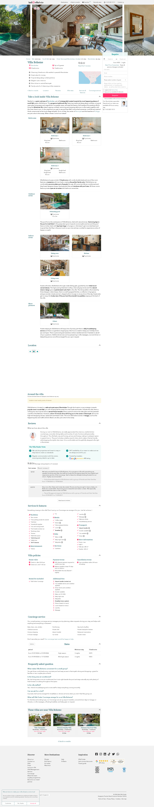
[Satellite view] (30, 351)
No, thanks (21, 803)
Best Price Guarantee (112, 65)
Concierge (31, 774)
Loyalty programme (34, 778)
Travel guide (82, 763)
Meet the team (32, 776)
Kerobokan (34, 65)
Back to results (75, 2)
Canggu (97, 111)
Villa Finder (82, 759)
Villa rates (70, 91)
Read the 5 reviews (84, 66)
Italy (62, 759)
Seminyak (79, 111)
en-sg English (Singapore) (42, 795)
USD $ (31, 644)
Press (29, 765)
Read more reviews (64, 500)
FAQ (29, 763)
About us (30, 759)
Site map (123, 799)
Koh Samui (47, 761)
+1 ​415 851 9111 (110, 2)
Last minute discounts (85, 761)
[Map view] (34, 351)
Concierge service (95, 91)
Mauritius (47, 765)
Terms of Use (114, 90)
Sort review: (32, 468)
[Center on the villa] (37, 351)
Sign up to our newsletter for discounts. (114, 92)
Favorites (87, 2)
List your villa (32, 767)
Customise (8, 803)
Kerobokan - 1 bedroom (89, 729)
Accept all (33, 803)
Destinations (64, 2)
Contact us (121, 2)
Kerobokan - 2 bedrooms (64, 729)
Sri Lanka (47, 763)
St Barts (63, 761)
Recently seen (97, 2)
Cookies (118, 799)
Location (46, 91)
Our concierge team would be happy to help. (59, 639)
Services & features (82, 92)
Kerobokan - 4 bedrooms (40, 729)
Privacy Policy (110, 799)
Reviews (58, 91)
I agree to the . (111, 90)
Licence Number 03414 (119, 796)
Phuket (46, 759)
